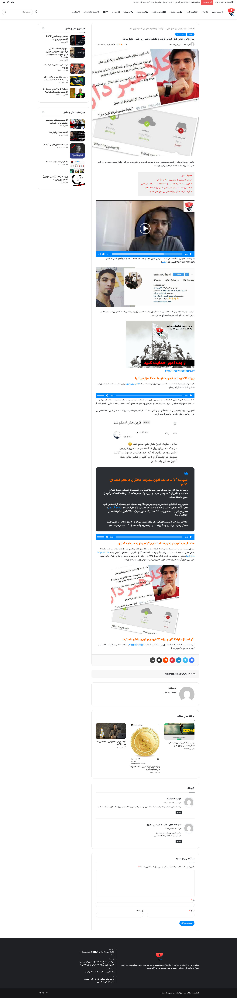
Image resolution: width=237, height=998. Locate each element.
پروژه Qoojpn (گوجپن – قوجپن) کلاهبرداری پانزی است (55, 178)
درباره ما (115, 12)
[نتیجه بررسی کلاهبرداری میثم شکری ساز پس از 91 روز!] (111, 731)
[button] (145, 228)
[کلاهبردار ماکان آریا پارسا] (77, 136)
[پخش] (191, 254)
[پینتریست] (172, 660)
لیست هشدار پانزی (91, 12)
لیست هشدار (141, 12)
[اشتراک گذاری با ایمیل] (159, 660)
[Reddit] (165, 660)
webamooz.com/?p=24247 (176, 674)
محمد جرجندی (153, 965)
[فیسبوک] (191, 660)
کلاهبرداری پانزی (133, 384)
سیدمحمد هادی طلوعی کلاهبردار (55, 144)
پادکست (75, 12)
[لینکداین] (178, 660)
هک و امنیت (175, 12)
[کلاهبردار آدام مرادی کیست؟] (77, 166)
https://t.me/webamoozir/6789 (179, 371)
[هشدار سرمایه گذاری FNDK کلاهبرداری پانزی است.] (77, 40)
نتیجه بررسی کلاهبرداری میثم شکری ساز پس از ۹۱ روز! (111, 743)
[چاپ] (152, 660)
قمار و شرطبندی (157, 12)
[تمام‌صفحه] (99, 254)
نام (193, 900)
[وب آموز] (231, 12)
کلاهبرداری (191, 12)
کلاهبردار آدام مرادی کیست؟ (57, 161)
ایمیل (192, 910)
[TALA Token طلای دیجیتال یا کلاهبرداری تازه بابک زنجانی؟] (77, 93)
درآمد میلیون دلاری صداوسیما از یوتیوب (185, 2)
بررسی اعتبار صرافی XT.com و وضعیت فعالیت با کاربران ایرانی (56, 78)
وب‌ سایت (139, 910)
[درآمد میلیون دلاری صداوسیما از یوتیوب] (77, 69)
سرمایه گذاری (115, 508)
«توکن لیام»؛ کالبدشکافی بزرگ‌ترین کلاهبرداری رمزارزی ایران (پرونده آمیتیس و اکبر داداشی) (57, 53)
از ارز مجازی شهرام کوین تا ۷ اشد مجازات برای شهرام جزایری (145, 768)
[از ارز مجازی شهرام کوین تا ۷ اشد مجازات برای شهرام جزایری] (145, 743)
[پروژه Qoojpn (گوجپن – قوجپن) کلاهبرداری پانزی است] (77, 180)
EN (104, 12)
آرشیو (164, 262)
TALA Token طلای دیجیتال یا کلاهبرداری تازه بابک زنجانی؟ (55, 91)
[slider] (147, 254)
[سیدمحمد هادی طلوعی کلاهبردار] (77, 150)
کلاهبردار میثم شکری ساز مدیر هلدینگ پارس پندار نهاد (56, 122)
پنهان (183, 175)
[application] (145, 228)
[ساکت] (103, 254)
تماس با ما (127, 12)
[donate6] (160, 367)
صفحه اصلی (216, 12)
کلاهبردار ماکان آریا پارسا (58, 132)
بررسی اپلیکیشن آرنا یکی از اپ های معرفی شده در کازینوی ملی (181, 744)
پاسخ (179, 812)
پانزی (186, 28)
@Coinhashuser (136, 645)
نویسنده (187, 44)
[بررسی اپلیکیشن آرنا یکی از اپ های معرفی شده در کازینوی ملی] (179, 731)
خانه (191, 28)
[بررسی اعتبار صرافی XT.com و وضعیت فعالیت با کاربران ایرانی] (77, 81)
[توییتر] (185, 660)
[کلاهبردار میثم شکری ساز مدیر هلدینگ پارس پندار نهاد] (77, 124)
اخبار (204, 12)
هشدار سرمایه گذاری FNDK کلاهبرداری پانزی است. (57, 38)
